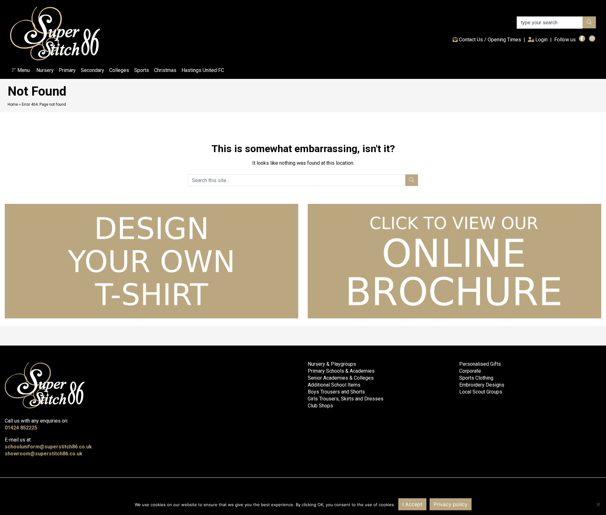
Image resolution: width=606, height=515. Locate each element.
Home (13, 104)
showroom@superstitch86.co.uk (43, 454)
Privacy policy (450, 504)
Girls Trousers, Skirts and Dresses (345, 399)
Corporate (470, 371)
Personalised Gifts (480, 364)
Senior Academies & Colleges (341, 378)
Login (542, 39)
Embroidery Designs (481, 385)
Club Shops (320, 406)
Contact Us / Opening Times (489, 40)
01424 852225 (21, 428)
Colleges (119, 70)
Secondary (92, 70)
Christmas (165, 70)
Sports (141, 70)
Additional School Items (334, 385)
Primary (67, 70)
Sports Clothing (476, 378)
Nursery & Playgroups (332, 364)
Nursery (45, 70)
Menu (23, 70)
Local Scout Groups (480, 392)
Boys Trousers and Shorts (336, 392)
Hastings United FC (202, 70)
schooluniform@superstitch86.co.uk (48, 447)
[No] (598, 504)
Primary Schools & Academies (341, 371)
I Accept (412, 504)
